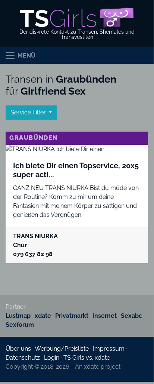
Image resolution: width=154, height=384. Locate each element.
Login (51, 357)
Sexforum (20, 324)
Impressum (109, 348)
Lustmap (18, 315)
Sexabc (131, 315)
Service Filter (28, 112)
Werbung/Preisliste (62, 348)
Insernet (104, 315)
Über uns (18, 348)
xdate (43, 315)
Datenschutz (23, 357)
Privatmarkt (71, 315)
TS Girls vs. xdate (86, 357)
